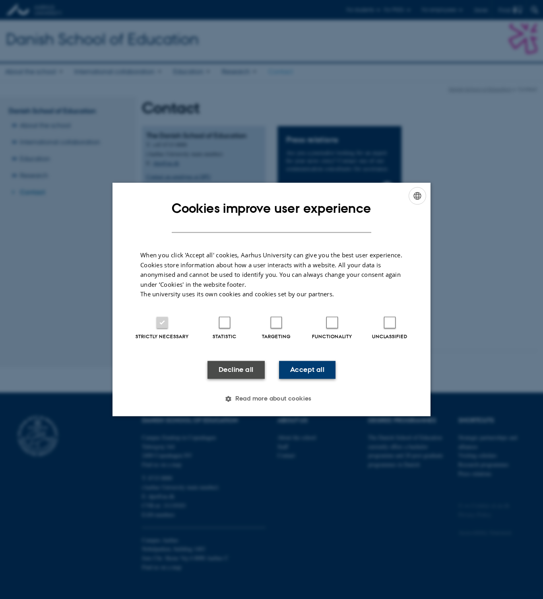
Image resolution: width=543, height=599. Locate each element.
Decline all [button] (236, 369)
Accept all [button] (307, 369)
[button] (271, 399)
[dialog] (271, 299)
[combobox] (417, 196)
